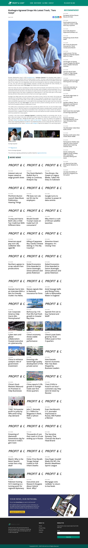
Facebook (27, 123)
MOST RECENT (37, 3)
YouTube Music (37, 120)
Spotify (15, 120)
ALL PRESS (44, 3)
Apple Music (27, 120)
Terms (40, 526)
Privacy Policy (42, 528)
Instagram (35, 123)
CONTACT (51, 3)
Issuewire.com (30, 77)
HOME (31, 3)
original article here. (42, 153)
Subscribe (68, 537)
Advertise (41, 530)
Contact (41, 532)
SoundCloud (20, 120)
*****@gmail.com (12, 148)
